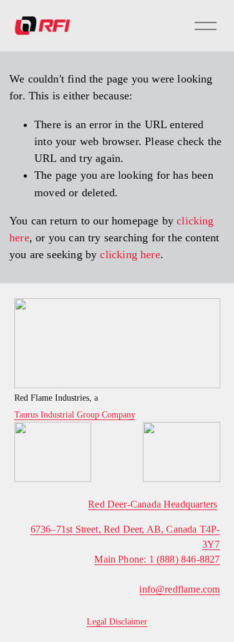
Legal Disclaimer (117, 622)
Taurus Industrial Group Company (74, 415)
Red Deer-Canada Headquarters (152, 504)
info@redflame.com (179, 589)
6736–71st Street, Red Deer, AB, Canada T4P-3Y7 (125, 536)
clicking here (130, 254)
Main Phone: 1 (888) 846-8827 (157, 559)
